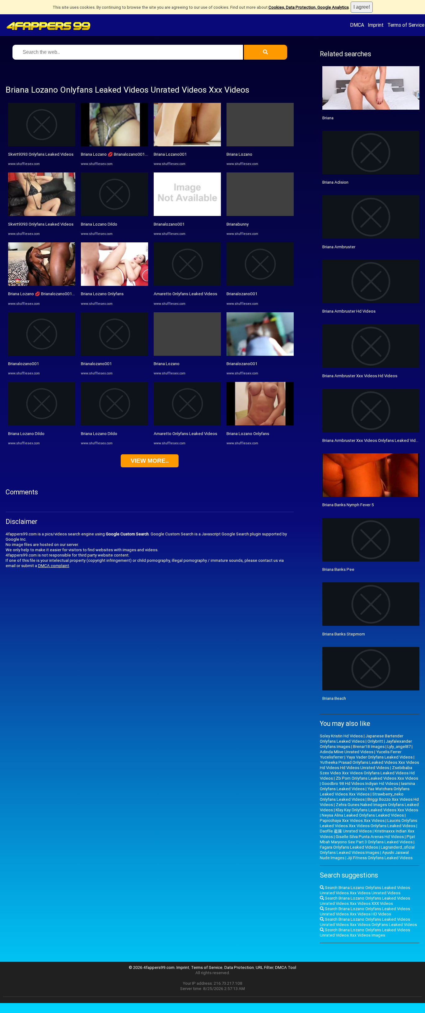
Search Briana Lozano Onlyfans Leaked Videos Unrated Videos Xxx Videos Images (365, 932)
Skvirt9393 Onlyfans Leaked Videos (40, 154)
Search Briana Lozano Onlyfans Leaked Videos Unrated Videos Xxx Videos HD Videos (365, 911)
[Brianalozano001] (41, 354)
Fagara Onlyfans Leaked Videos (349, 847)
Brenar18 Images (369, 746)
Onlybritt (375, 741)
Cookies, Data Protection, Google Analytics (309, 7)
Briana (328, 118)
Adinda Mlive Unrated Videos (346, 751)
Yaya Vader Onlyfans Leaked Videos (379, 757)
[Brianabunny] (260, 214)
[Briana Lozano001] (187, 145)
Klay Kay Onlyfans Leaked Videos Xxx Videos (377, 810)
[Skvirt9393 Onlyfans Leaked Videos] (41, 145)
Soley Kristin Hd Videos (341, 736)
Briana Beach (334, 698)
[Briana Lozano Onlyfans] (114, 284)
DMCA (357, 25)
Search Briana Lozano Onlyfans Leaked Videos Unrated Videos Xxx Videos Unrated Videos (365, 890)
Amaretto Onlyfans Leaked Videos (185, 293)
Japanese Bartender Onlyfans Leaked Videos (361, 738)
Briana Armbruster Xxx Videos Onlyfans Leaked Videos (372, 440)
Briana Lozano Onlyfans (102, 293)
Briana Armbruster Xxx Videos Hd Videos (359, 375)
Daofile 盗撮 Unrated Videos (346, 831)
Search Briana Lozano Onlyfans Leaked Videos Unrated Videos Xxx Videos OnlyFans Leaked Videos (368, 922)
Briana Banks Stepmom (343, 634)
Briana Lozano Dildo (26, 433)
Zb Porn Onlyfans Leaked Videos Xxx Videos (377, 778)
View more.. (150, 460)
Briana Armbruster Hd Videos (349, 311)
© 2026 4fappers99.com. (152, 967)
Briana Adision (335, 182)
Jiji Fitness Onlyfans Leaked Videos (380, 857)
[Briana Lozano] (187, 354)
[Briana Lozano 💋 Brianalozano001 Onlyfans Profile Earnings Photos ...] (41, 284)
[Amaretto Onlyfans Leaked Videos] (187, 284)
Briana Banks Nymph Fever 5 (348, 504)
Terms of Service (405, 25)
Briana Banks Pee (338, 569)
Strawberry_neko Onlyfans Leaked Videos (362, 796)
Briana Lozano (167, 363)
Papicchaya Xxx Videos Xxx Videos (352, 820)
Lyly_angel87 (399, 746)
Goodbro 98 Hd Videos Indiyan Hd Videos (360, 783)
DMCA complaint (53, 565)
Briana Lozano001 (170, 154)
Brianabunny (238, 224)
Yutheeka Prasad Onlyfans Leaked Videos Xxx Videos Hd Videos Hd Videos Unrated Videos (369, 765)
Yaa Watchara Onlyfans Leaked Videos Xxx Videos (364, 791)
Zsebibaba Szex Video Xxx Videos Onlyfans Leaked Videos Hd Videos (367, 773)
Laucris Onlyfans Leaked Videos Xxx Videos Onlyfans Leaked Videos (368, 823)
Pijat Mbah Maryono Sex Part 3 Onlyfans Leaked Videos (367, 839)
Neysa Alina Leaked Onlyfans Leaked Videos (363, 815)
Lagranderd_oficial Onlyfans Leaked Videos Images (367, 850)
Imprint (376, 25)
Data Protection (239, 967)
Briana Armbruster (338, 247)
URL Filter (264, 967)
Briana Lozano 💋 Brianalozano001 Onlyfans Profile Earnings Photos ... (72, 293)
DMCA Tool (285, 967)
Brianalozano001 (23, 363)
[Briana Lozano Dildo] (41, 424)
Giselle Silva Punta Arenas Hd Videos (370, 836)
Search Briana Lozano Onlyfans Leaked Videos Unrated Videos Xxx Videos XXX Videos (365, 901)
